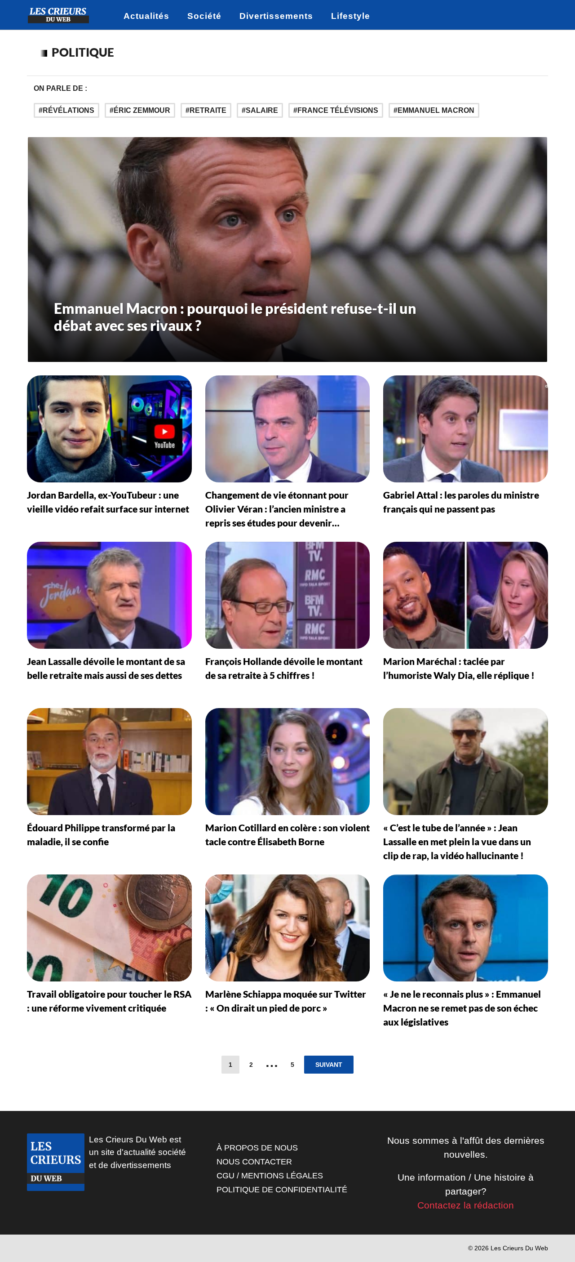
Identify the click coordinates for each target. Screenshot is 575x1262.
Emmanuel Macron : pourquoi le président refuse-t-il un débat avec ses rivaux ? (235, 316)
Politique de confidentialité (282, 1189)
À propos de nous (257, 1147)
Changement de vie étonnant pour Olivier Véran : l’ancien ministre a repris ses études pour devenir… (277, 508)
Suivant (328, 1064)
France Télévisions (337, 110)
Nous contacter (254, 1161)
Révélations (68, 110)
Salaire (262, 110)
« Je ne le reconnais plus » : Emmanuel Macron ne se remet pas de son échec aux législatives (462, 1007)
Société (204, 16)
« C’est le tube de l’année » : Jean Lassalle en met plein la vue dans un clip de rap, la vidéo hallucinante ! (457, 841)
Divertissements (276, 16)
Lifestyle (350, 16)
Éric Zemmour (142, 110)
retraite (208, 110)
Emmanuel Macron (436, 110)
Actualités (146, 16)
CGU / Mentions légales (270, 1175)
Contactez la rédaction (465, 1205)
